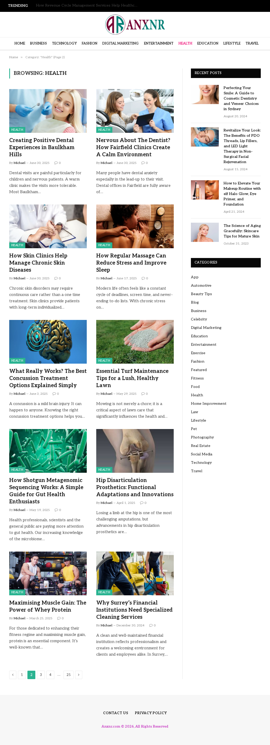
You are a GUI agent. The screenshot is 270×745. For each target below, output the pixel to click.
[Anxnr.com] (135, 24)
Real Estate (200, 446)
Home (20, 43)
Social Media (201, 454)
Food (195, 386)
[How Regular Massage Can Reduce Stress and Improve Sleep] (135, 226)
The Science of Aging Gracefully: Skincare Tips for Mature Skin (242, 230)
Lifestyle (231, 43)
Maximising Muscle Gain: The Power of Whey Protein (47, 606)
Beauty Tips (201, 294)
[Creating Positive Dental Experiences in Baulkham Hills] (48, 111)
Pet (194, 429)
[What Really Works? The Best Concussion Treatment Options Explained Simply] (48, 341)
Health (185, 43)
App (195, 277)
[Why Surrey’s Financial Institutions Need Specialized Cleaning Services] (135, 573)
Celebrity (199, 319)
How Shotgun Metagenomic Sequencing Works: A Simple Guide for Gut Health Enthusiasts (46, 491)
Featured (199, 370)
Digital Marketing (120, 43)
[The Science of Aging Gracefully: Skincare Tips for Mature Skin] (205, 232)
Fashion (89, 43)
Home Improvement (208, 403)
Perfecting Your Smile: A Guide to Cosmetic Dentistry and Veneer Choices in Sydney (241, 98)
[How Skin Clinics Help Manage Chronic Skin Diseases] (48, 226)
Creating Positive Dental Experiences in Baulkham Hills (42, 147)
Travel (252, 43)
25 (68, 675)
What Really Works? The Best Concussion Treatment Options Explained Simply (48, 378)
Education (207, 43)
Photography (202, 437)
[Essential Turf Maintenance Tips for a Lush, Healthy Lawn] (135, 341)
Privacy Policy (151, 713)
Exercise (198, 353)
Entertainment (158, 43)
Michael (19, 163)
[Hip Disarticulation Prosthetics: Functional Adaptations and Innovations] (135, 451)
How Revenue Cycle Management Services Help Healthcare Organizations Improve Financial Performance (88, 5)
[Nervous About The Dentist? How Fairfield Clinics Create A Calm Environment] (135, 111)
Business (38, 43)
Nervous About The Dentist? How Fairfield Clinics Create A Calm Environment (133, 147)
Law (194, 412)
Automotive (201, 285)
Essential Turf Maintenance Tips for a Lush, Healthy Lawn (132, 378)
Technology (64, 43)
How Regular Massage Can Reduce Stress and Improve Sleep (131, 263)
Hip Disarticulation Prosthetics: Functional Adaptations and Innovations (134, 487)
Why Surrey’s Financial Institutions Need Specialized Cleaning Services (134, 610)
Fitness (197, 378)
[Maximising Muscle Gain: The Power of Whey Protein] (48, 573)
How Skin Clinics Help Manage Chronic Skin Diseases (38, 263)
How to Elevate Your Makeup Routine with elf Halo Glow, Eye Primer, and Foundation (242, 194)
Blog (195, 302)
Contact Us (115, 713)
